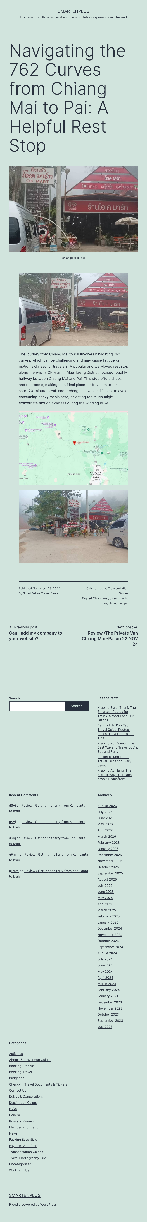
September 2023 (110, 1020)
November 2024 (110, 935)
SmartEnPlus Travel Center (41, 593)
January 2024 (108, 996)
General (15, 1115)
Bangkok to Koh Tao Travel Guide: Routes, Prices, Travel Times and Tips (116, 731)
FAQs (13, 1109)
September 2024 (110, 947)
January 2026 (108, 849)
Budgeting (17, 1078)
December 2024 (110, 928)
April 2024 (105, 978)
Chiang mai (100, 598)
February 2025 (109, 916)
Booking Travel (20, 1072)
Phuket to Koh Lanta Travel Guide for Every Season (114, 761)
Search (14, 698)
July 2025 (105, 885)
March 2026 (107, 836)
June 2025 (106, 892)
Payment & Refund (23, 1146)
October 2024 (108, 941)
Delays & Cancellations (26, 1096)
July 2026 (105, 812)
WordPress (48, 1204)
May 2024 (105, 971)
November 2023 (110, 1008)
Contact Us (17, 1090)
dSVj (12, 805)
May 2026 (105, 824)
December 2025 (110, 855)
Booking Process (21, 1066)
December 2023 (110, 1002)
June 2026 (106, 818)
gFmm (14, 854)
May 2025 (105, 898)
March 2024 (107, 984)
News (13, 1133)
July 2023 (105, 1027)
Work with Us (19, 1170)
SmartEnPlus (73, 11)
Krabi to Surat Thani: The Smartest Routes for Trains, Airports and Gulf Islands (117, 714)
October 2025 (108, 867)
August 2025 (107, 879)
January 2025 (108, 922)
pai (126, 603)
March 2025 (107, 910)
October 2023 (108, 1014)
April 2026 (105, 830)
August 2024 (107, 953)
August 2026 (107, 806)
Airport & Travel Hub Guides (30, 1060)
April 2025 (105, 904)
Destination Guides (23, 1103)
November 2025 (110, 861)
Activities (16, 1054)
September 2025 (110, 873)
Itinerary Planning (22, 1121)
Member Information (24, 1127)
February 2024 (109, 990)
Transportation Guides (26, 1152)
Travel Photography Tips (27, 1158)
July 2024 (105, 959)
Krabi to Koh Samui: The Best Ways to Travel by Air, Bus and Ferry (118, 747)
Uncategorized (20, 1164)
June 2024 (106, 965)
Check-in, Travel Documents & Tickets (38, 1084)
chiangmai (115, 603)
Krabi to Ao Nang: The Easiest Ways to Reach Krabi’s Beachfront (115, 775)
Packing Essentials (23, 1139)
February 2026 (109, 842)
